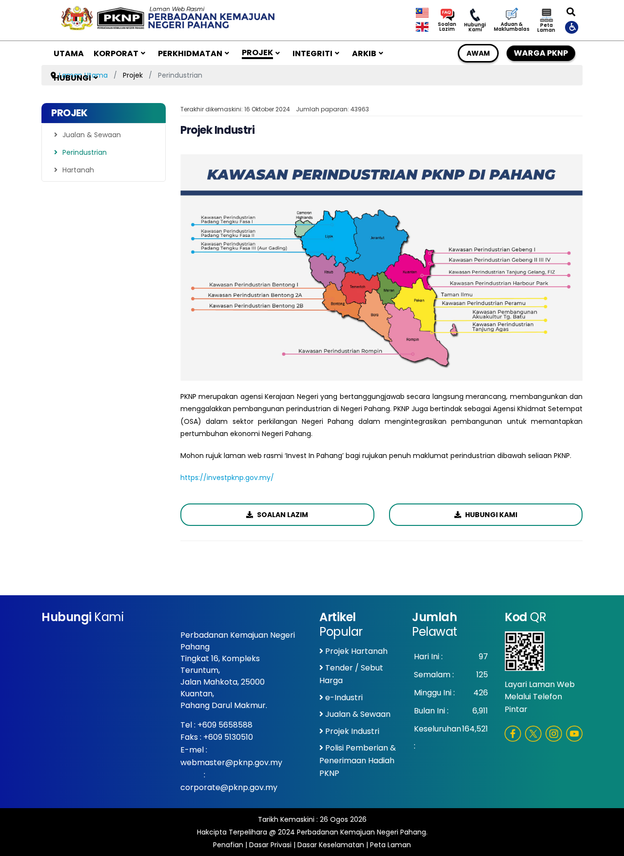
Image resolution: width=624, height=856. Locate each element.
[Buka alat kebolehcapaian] (572, 27)
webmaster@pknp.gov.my (231, 762)
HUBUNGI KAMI (490, 515)
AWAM (478, 53)
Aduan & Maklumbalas (511, 27)
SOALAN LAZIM (281, 515)
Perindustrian (84, 152)
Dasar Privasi (270, 845)
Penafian (228, 845)
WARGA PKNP (541, 53)
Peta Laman (546, 28)
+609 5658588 (225, 725)
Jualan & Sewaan (91, 135)
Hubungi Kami (475, 27)
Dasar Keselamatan (330, 845)
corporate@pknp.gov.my (228, 787)
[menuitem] (69, 53)
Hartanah (78, 170)
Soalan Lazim (447, 27)
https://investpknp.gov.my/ (227, 477)
